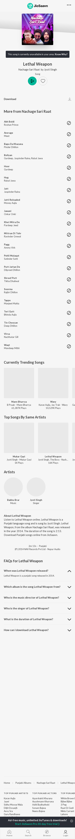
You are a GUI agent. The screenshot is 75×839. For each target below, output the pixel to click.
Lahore (64, 814)
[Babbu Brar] (13, 486)
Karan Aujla (9, 798)
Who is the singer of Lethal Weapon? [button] (26, 608)
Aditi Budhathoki (40, 804)
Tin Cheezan (11, 322)
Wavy (53, 401)
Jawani (7, 211)
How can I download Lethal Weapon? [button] (26, 630)
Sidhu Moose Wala (13, 804)
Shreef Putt (10, 278)
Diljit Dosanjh (10, 808)
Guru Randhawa (12, 814)
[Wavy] (53, 383)
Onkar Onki (10, 214)
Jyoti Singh (50, 69)
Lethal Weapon (53, 456)
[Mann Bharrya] (19, 383)
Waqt (7, 345)
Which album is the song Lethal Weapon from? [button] (32, 586)
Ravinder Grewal (12, 236)
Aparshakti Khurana (42, 798)
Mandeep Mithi (12, 348)
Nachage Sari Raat (29, 69)
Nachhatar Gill (11, 337)
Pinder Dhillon (11, 147)
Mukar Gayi (19, 456)
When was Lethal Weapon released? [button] (26, 570)
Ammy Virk (9, 247)
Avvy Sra (8, 811)
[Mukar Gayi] (19, 438)
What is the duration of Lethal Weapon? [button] (28, 619)
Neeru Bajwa (38, 811)
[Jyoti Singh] (36, 486)
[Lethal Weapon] (53, 438)
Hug (6, 177)
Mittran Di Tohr (12, 233)
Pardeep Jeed (11, 225)
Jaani (6, 801)
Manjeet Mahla (11, 303)
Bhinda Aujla (10, 314)
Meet (6, 136)
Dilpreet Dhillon (12, 270)
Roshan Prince (11, 124)
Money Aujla (10, 203)
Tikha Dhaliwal (11, 281)
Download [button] (10, 99)
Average (8, 132)
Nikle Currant (67, 811)
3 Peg (63, 804)
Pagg (6, 244)
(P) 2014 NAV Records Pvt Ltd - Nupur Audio (37, 549)
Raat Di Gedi (67, 808)
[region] (37, 783)
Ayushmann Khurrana (43, 801)
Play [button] (32, 81)
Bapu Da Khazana (13, 144)
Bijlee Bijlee (66, 801)
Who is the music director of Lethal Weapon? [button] (31, 597)
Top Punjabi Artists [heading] (16, 793)
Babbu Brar (13, 500)
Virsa (7, 333)
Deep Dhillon (10, 325)
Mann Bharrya (19, 401)
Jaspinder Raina (22, 158)
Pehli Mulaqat (11, 255)
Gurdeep (8, 158)
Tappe (7, 300)
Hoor (7, 166)
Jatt (6, 188)
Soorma (8, 289)
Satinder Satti (11, 258)
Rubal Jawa (37, 158)
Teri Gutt (9, 311)
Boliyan (8, 155)
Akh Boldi (9, 121)
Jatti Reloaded (12, 199)
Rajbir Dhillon (11, 292)
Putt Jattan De (12, 266)
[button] (43, 81)
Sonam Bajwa (39, 808)
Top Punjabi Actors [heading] (44, 793)
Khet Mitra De (12, 222)
